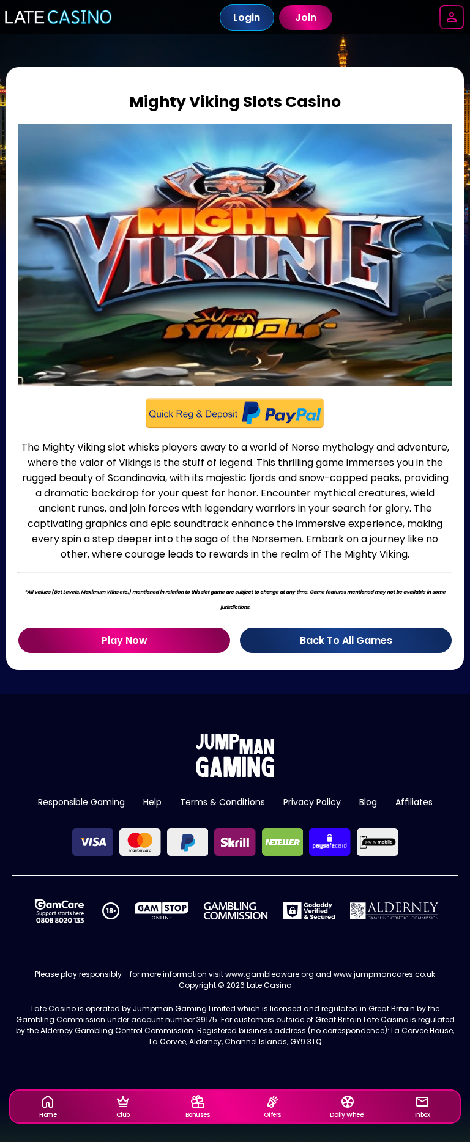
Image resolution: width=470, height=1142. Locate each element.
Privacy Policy (312, 802)
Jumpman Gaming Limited (184, 1008)
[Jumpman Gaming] (235, 774)
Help (152, 802)
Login (246, 17)
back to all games (346, 640)
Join (305, 17)
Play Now (124, 640)
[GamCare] (59, 911)
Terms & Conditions (222, 802)
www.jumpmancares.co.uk (384, 974)
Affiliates (414, 802)
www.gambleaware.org (269, 974)
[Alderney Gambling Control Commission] (394, 910)
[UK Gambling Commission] (235, 910)
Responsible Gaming (81, 802)
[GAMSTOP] (162, 910)
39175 (206, 1019)
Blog (368, 802)
